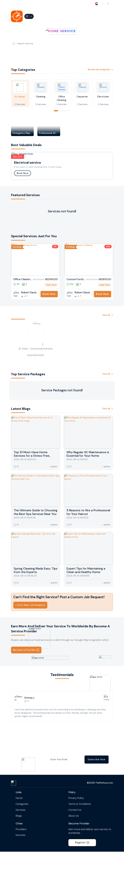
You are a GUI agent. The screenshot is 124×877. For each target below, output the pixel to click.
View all (106, 315)
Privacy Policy (76, 798)
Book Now (22, 173)
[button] (56, 110)
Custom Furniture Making (76, 279)
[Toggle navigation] (7, 16)
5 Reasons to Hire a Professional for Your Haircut (88, 512)
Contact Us (74, 809)
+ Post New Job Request (30, 605)
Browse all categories (99, 69)
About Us (73, 815)
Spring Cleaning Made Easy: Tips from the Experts (35, 570)
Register (80, 842)
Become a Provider (24, 649)
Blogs (19, 815)
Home (19, 798)
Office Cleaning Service (22, 279)
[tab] (20, 93)
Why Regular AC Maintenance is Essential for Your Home (88, 454)
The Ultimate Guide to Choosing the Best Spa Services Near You (35, 512)
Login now (109, 16)
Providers (21, 829)
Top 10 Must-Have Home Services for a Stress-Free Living (31, 455)
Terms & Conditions (79, 804)
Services (20, 809)
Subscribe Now (96, 759)
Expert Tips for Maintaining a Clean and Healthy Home (86, 570)
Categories (22, 804)
